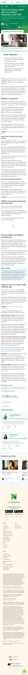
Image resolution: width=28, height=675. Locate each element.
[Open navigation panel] (2, 2)
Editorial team (6, 541)
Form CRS (12, 621)
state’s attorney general (7, 349)
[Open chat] (24, 671)
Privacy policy (6, 559)
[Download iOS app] (9, 511)
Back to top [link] (6, 406)
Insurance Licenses (13, 596)
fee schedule (21, 623)
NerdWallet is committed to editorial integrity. (12, 48)
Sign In (18, 2)
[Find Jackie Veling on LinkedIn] (13, 436)
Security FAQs (18, 527)
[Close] (26, 664)
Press (4, 543)
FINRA (9, 619)
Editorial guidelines (8, 535)
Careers (5, 529)
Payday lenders (5, 182)
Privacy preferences (8, 564)
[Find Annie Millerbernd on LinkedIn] (13, 417)
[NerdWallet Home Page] (5, 2)
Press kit (5, 545)
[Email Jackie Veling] (10, 436)
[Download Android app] (18, 511)
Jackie (13, 434)
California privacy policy (7, 562)
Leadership (5, 527)
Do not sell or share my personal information (8, 568)
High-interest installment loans (9, 289)
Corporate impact (7, 531)
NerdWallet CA (15, 659)
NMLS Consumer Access (8, 588)
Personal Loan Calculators (8, 391)
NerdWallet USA (15, 656)
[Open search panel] (12, 2)
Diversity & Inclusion (8, 533)
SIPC (12, 619)
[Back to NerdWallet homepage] (2, 6)
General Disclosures (15, 623)
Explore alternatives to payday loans (16, 197)
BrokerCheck (11, 624)
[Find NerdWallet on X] (9, 664)
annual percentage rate (17, 80)
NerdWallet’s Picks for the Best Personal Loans (13, 387)
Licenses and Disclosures (19, 588)
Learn (6, 6)
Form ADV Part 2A (18, 621)
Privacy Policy (6, 622)
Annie (15, 415)
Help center (18, 525)
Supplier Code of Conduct (7, 556)
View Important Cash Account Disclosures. (13, 630)
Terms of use (6, 554)
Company (5, 525)
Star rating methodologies (6, 538)
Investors (5, 546)
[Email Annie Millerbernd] (10, 417)
